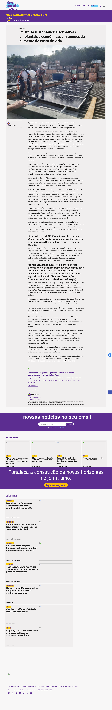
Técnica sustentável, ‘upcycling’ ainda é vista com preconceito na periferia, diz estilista (22, 569)
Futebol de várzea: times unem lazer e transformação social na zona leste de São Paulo (21, 527)
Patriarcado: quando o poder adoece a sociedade (93, 459)
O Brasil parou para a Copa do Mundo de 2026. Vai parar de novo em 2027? (42, 459)
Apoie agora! (56, 485)
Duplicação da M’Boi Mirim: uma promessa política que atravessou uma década (22, 633)
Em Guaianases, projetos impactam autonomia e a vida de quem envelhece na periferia (22, 548)
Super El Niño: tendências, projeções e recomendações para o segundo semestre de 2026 (67, 460)
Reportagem (10, 501)
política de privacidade (59, 427)
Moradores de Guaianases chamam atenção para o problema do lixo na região (19, 505)
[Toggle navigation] (103, 6)
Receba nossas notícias (82, 6)
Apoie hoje (94, 6)
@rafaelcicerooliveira (35, 399)
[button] (110, 392)
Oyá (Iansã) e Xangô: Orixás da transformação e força (21, 610)
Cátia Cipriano (11, 624)
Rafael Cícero (20, 20)
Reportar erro (34, 385)
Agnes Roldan (11, 645)
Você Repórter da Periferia (14, 518)
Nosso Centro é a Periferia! (34, 15)
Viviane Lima (10, 602)
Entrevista (10, 564)
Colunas (17, 15)
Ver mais (27, 20)
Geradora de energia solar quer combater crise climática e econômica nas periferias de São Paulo (51, 374)
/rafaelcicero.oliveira (35, 397)
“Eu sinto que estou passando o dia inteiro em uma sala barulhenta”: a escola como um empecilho (17, 460)
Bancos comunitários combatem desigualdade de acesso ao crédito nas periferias (22, 590)
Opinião (9, 15)
